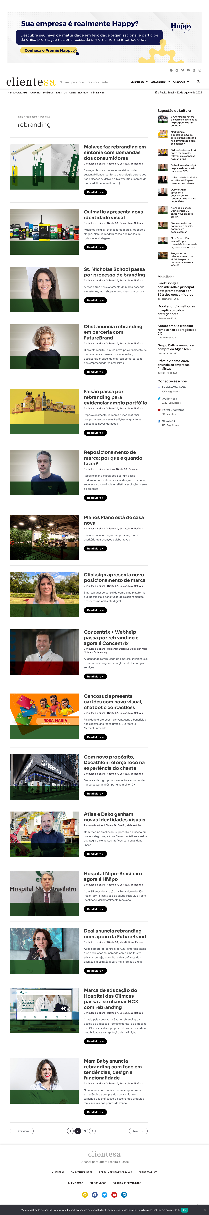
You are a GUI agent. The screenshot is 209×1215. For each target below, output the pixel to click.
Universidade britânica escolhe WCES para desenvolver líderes (184, 180)
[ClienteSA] (159, 421)
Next (138, 1131)
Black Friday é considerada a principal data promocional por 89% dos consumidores (176, 288)
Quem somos (75, 1183)
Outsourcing (100, 652)
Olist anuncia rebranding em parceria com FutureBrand (113, 332)
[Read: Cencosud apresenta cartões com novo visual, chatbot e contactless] (44, 716)
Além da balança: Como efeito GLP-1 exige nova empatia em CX (182, 212)
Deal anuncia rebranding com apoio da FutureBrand (115, 933)
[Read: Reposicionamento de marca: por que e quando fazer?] (44, 472)
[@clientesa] (159, 398)
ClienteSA (137, 81)
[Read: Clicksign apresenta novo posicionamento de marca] (44, 594)
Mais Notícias (135, 163)
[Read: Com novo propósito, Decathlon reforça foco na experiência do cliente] (44, 776)
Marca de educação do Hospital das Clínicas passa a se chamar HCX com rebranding (111, 998)
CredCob (179, 81)
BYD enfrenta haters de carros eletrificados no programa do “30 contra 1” (184, 121)
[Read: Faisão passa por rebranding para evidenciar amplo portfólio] (44, 411)
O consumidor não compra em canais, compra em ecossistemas (182, 228)
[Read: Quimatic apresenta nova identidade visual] (44, 231)
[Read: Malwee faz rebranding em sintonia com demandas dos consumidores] (44, 166)
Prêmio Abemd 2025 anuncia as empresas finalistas (174, 364)
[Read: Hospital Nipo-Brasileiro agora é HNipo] (44, 893)
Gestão (123, 163)
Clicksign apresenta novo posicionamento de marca (115, 577)
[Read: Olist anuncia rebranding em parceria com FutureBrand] (44, 346)
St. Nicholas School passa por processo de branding (114, 272)
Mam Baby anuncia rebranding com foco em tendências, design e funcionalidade (113, 1069)
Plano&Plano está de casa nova (114, 520)
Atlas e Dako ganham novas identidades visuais (114, 817)
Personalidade (17, 92)
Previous (21, 1131)
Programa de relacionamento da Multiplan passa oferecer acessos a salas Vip (182, 259)
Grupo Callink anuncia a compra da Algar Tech (176, 347)
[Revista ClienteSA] (159, 387)
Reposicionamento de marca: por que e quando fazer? (113, 457)
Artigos (111, 469)
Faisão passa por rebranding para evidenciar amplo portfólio (115, 397)
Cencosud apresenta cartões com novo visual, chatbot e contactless (113, 701)
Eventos (61, 92)
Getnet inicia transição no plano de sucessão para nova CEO (184, 168)
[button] (198, 81)
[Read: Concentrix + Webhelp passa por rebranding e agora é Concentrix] (44, 651)
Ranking (35, 92)
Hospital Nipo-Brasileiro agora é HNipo (113, 876)
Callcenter (158, 81)
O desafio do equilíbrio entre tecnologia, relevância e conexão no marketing (184, 155)
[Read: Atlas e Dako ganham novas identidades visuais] (44, 834)
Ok (184, 1210)
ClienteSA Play (78, 92)
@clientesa (169, 398)
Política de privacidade (127, 1183)
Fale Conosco (98, 1183)
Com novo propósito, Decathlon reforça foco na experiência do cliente (114, 762)
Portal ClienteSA (173, 410)
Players (139, 942)
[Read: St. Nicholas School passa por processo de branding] (44, 289)
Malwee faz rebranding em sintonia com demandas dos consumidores (115, 152)
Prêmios (48, 92)
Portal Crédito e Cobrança (115, 1172)
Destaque (134, 469)
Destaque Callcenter (130, 648)
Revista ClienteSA (174, 387)
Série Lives (97, 92)
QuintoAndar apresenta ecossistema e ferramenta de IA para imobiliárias (183, 195)
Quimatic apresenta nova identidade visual (113, 214)
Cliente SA (112, 163)
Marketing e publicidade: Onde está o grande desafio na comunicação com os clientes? (183, 137)
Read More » (96, 191)
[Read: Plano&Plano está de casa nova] (44, 537)
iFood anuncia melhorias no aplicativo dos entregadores (176, 310)
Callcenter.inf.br (82, 1172)
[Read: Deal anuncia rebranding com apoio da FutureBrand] (44, 950)
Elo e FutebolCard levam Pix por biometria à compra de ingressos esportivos (184, 243)
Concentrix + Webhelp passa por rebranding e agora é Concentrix (111, 637)
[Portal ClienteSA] (159, 409)
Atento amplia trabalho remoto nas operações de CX (177, 329)
